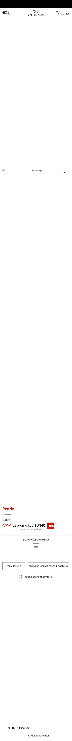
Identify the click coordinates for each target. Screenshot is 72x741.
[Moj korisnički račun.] (67, 13)
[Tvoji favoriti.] (58, 13)
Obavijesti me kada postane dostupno (48, 566)
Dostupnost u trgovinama (39, 577)
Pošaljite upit (14, 566)
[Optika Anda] (36, 13)
